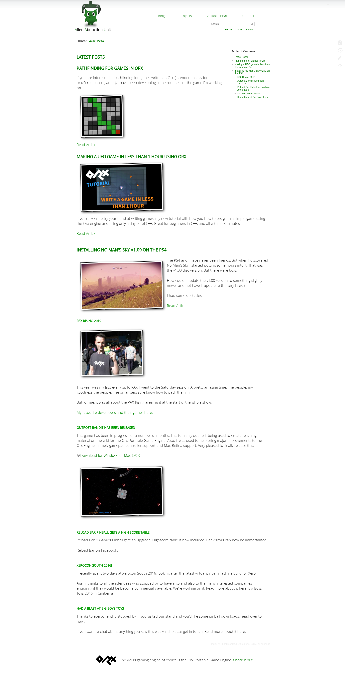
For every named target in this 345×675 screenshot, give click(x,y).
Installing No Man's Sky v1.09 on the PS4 (252, 72)
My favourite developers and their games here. (115, 412)
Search (252, 24)
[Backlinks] (340, 58)
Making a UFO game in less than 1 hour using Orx (252, 65)
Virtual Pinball (217, 15)
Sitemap (249, 29)
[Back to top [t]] (340, 65)
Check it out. (243, 660)
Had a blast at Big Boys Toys (252, 97)
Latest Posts (96, 40)
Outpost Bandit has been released (250, 82)
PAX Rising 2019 (246, 77)
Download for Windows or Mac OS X (110, 455)
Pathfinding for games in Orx (250, 60)
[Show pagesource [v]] (340, 42)
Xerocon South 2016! (248, 93)
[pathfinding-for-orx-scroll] (172, 116)
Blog (161, 15)
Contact (248, 15)
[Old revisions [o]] (340, 50)
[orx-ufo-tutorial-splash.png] (172, 187)
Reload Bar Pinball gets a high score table (253, 88)
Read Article (86, 144)
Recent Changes (234, 29)
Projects (185, 15)
